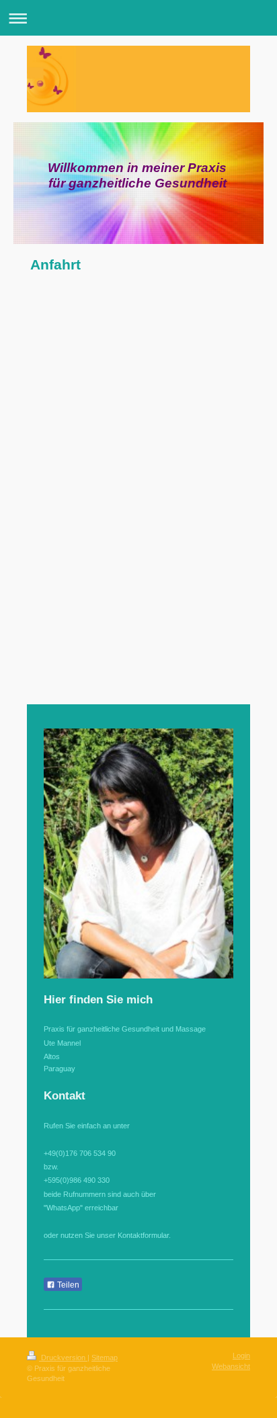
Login (241, 1355)
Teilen (67, 1285)
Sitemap (104, 1357)
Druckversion (63, 1357)
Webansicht (231, 1366)
